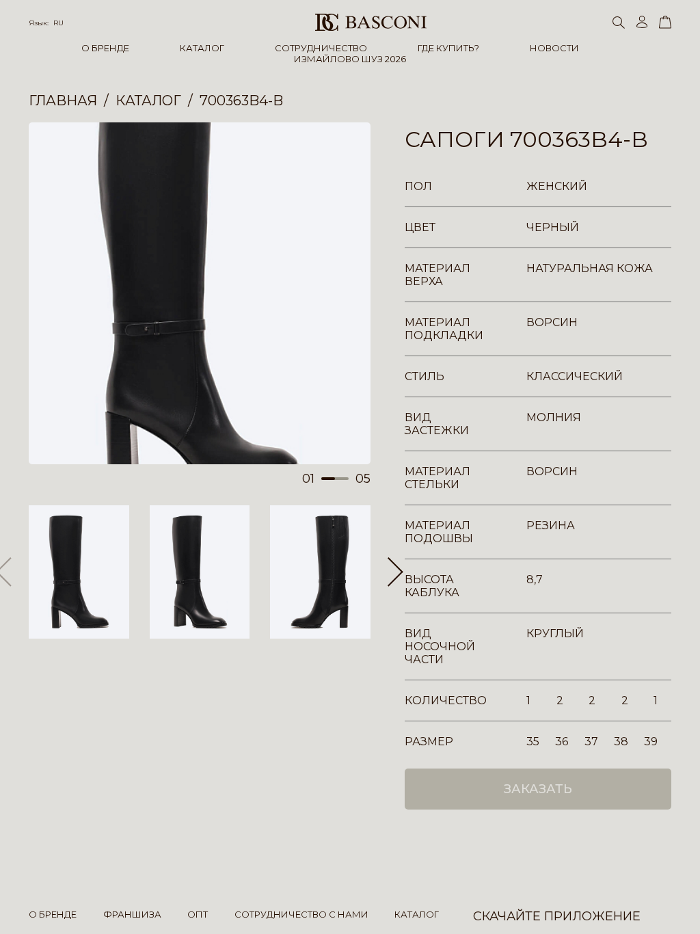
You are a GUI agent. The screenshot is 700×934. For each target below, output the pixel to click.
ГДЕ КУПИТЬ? (448, 47)
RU (58, 22)
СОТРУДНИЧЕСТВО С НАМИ (301, 914)
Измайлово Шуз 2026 (350, 58)
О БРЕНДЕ (105, 47)
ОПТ (197, 914)
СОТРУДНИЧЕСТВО (321, 47)
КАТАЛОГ (202, 47)
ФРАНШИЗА (132, 914)
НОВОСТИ (554, 47)
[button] (395, 572)
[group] (200, 293)
